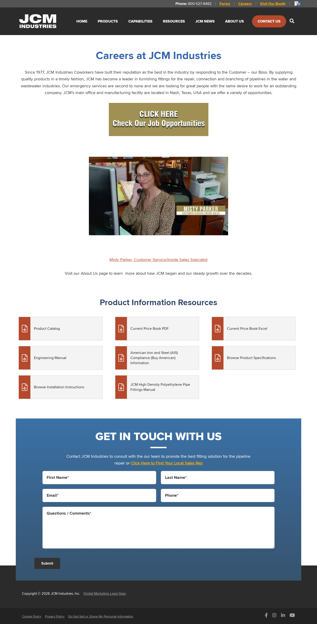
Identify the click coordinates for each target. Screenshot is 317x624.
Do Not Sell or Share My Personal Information (100, 616)
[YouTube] (292, 616)
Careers (245, 3)
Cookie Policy (31, 616)
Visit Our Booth (272, 3)
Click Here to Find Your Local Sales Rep (167, 463)
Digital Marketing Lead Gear (105, 593)
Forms (225, 3)
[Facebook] (266, 616)
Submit (47, 563)
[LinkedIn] (283, 616)
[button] (292, 21)
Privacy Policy (55, 616)
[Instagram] (274, 616)
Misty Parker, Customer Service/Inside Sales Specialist (158, 259)
